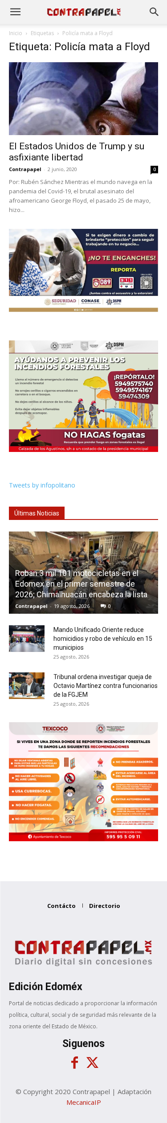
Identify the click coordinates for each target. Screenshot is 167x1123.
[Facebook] (74, 1063)
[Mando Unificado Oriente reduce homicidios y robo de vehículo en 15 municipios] (27, 638)
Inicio (15, 33)
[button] (15, 12)
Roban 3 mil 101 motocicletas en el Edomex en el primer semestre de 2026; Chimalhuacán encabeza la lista (81, 583)
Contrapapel (25, 169)
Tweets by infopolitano (42, 485)
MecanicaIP (83, 1102)
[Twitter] (92, 1063)
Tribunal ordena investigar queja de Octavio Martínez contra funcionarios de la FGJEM (105, 685)
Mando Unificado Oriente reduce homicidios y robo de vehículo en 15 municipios (102, 638)
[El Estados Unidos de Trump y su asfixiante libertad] (83, 98)
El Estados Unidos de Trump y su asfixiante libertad (76, 152)
